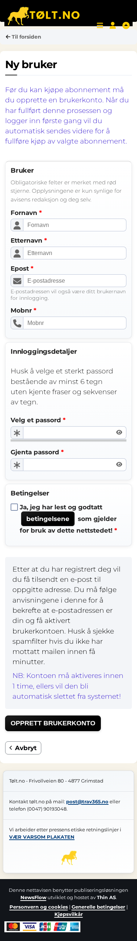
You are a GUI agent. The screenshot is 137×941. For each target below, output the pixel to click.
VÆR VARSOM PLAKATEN (42, 837)
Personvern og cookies (38, 907)
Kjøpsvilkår (68, 914)
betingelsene (47, 518)
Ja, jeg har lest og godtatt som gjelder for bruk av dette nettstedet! (68, 518)
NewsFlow (33, 897)
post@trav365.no (87, 801)
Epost (20, 268)
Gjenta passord (35, 452)
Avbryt (26, 748)
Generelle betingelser (98, 907)
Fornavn (24, 212)
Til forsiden (26, 37)
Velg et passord (36, 420)
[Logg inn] (113, 25)
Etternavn (26, 240)
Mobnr (21, 310)
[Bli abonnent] (126, 25)
